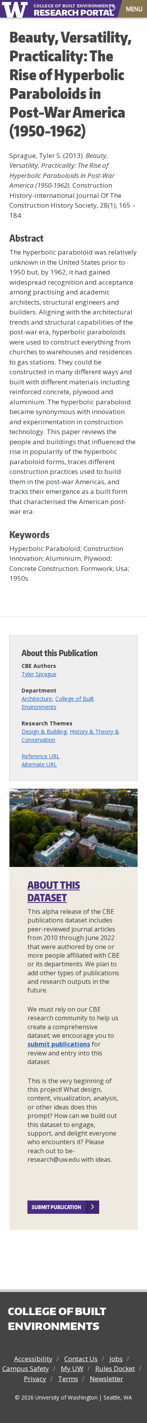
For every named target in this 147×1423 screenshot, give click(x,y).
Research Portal (64, 9)
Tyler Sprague (39, 674)
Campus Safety (25, 1368)
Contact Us (81, 1358)
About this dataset (53, 891)
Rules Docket (115, 1368)
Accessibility (33, 1358)
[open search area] (112, 8)
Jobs (116, 1358)
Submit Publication (56, 1207)
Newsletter (106, 1378)
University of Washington (16, 9)
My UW (72, 1368)
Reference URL (41, 756)
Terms (68, 1378)
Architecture (37, 698)
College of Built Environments (57, 1318)
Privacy (35, 1378)
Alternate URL (39, 764)
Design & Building (44, 731)
